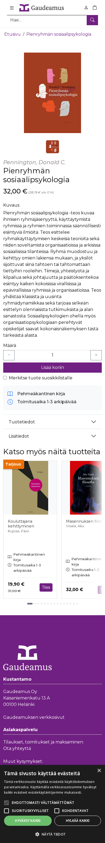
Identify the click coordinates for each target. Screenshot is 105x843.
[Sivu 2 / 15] (35, 603)
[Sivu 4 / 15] (41, 603)
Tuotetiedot (22, 421)
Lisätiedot (19, 436)
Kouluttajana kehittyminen (21, 524)
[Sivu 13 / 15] (70, 603)
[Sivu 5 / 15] (45, 603)
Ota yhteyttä (17, 748)
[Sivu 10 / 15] (61, 603)
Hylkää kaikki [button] (78, 820)
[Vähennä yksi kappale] (9, 355)
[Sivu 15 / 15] (77, 603)
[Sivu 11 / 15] (64, 603)
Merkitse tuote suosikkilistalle (40, 377)
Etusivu (12, 34)
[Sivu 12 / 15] (67, 603)
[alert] (52, 804)
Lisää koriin (52, 367)
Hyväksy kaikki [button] (28, 820)
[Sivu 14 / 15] (74, 603)
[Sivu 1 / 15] (30, 603)
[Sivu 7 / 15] (51, 603)
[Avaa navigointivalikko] (12, 8)
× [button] (99, 771)
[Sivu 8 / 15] (54, 603)
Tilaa (46, 587)
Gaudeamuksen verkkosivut (34, 717)
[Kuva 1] (52, 146)
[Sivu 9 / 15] (57, 603)
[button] (52, 834)
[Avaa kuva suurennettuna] (52, 93)
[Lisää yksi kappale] (96, 355)
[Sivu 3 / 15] (38, 603)
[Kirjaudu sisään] (86, 7)
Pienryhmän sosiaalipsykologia (58, 34)
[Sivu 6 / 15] (48, 603)
